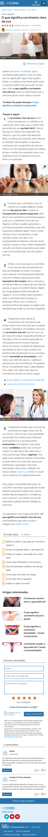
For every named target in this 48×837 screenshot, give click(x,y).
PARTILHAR (36, 5)
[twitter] (6, 816)
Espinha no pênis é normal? (18, 583)
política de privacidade (12, 713)
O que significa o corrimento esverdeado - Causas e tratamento (34, 631)
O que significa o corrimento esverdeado (25, 380)
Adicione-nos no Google (35, 63)
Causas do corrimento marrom (20, 384)
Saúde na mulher (19, 9)
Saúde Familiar (7, 9)
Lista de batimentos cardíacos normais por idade (24, 568)
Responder (7, 770)
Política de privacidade (12, 835)
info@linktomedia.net (14, 737)
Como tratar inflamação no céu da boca (23, 562)
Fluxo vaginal (31, 9)
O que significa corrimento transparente (20, 104)
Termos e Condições (23, 831)
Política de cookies (29, 835)
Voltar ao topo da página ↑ (24, 801)
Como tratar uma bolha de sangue (21, 574)
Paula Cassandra (14, 30)
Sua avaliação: (23, 702)
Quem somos (36, 827)
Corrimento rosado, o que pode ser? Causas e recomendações (34, 647)
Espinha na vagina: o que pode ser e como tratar (24, 556)
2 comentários (36, 26)
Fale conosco (8, 831)
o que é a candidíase (26, 472)
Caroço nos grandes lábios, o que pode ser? (25, 550)
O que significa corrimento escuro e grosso (34, 616)
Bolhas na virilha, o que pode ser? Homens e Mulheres (25, 543)
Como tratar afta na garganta (18, 579)
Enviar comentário (33, 714)
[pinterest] (17, 816)
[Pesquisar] (44, 3)
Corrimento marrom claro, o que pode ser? (35, 600)
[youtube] (12, 816)
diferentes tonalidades (21, 71)
